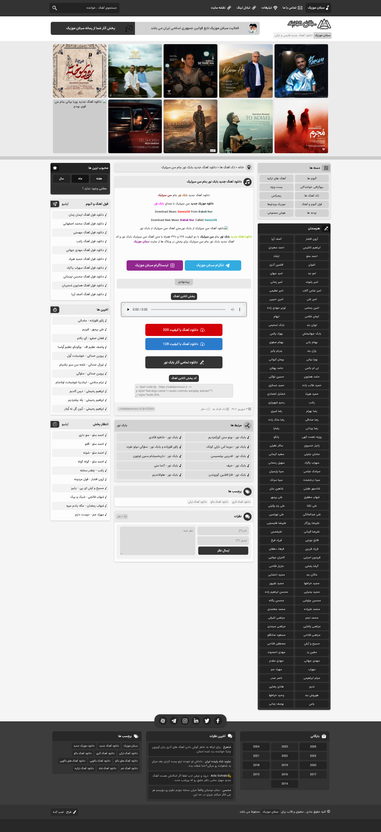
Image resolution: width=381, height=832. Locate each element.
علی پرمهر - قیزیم (93, 329)
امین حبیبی (276, 299)
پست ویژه (276, 187)
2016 (285, 774)
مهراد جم (276, 669)
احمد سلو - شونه (93, 453)
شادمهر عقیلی (311, 489)
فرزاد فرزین (311, 549)
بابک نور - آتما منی (166, 465)
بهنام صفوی (276, 342)
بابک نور (122, 425)
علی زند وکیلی (276, 506)
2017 (313, 774)
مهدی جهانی (312, 661)
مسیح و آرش (312, 643)
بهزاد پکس (276, 334)
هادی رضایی (276, 687)
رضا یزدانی (312, 428)
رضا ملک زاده (276, 420)
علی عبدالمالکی (312, 514)
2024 (256, 747)
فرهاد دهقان (276, 549)
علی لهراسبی (276, 514)
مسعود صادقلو (276, 635)
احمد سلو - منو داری (91, 435)
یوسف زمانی (276, 704)
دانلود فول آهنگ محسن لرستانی (83, 276)
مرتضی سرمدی (276, 626)
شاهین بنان (276, 489)
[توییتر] (207, 721)
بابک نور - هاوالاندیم (165, 475)
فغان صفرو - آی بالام (90, 338)
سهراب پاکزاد (311, 463)
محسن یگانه (276, 600)
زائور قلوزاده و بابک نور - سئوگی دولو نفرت (152, 447)
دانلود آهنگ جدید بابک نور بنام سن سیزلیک (214, 181)
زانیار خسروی (312, 445)
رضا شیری (276, 411)
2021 (256, 756)
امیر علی (312, 299)
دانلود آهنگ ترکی (197, 502)
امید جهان (276, 273)
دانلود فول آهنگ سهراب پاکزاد (85, 268)
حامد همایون (312, 377)
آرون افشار (312, 239)
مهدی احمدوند (276, 652)
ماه (80, 179)
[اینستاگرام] (185, 721)
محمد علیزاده (312, 609)
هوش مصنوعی (276, 213)
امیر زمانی (276, 282)
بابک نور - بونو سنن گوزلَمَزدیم (227, 437)
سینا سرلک (276, 480)
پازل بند (311, 351)
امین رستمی (311, 308)
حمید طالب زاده (311, 385)
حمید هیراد (312, 394)
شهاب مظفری (312, 497)
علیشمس (276, 532)
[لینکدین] (196, 721)
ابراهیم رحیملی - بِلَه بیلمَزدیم (86, 400)
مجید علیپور (276, 583)
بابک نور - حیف (236, 465)
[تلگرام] (174, 721)
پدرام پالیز (276, 351)
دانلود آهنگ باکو (219, 502)
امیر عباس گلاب (312, 291)
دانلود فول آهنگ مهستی (88, 232)
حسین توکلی (276, 377)
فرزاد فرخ (276, 540)
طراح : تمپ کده (62, 812)
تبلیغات (266, 8)
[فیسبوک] (218, 721)
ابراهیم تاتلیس (312, 247)
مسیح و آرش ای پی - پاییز (87, 488)
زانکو (276, 437)
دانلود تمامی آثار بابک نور (181, 362)
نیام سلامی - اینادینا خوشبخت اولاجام (80, 382)
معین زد (312, 652)
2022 (285, 756)
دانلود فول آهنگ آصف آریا (87, 294)
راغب (312, 402)
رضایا (276, 428)
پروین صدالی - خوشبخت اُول (85, 356)
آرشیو (65, 204)
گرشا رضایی (312, 566)
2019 (285, 765)
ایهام (276, 316)
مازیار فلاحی (276, 566)
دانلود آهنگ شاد (107, 768)
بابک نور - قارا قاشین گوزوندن (227, 475)
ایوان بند (312, 325)
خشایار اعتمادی (276, 394)
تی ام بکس (312, 368)
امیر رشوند (312, 282)
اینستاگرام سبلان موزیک (151, 265)
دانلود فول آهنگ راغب (90, 241)
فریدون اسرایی (311, 557)
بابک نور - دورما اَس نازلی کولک (226, 447)
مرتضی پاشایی (312, 626)
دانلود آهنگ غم (129, 768)
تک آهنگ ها (227, 167)
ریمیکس (276, 196)
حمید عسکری (276, 385)
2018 (256, 765)
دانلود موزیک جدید (83, 746)
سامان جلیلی (312, 454)
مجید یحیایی (312, 592)
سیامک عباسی (311, 471)
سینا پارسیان (276, 471)
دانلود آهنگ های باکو (126, 761)
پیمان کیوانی (276, 359)
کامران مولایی (276, 557)
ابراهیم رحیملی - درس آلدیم (87, 391)
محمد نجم (311, 618)
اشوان (311, 265)
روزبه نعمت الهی (312, 437)
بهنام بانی (312, 342)
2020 (313, 765)
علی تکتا (312, 506)
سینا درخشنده (311, 480)
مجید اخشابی (276, 575)
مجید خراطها (311, 583)
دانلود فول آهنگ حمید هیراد (86, 259)
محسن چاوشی (312, 600)
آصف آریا (276, 239)
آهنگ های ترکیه (276, 178)
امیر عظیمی (276, 291)
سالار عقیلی (276, 445)
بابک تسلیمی (276, 325)
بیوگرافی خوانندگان (311, 187)
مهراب (312, 669)
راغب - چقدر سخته (92, 470)
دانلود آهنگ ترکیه (84, 768)
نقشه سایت (218, 8)
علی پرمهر (276, 497)
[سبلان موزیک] (310, 27)
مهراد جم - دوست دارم (89, 514)
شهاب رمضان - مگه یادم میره (85, 506)
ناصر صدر (276, 678)
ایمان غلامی (312, 316)
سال (61, 179)
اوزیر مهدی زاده (276, 308)
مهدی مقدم (276, 661)
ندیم (312, 687)
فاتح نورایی (312, 540)
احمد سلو (312, 256)
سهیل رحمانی (276, 463)
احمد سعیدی (276, 247)
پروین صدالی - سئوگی (90, 373)
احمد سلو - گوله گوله (91, 461)
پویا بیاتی (312, 359)
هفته (99, 179)
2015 (256, 774)
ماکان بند (311, 575)
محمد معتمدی (276, 609)
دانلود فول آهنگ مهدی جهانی (85, 250)
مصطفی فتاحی (276, 643)
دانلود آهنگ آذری (241, 502)
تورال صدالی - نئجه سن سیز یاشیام (81, 364)
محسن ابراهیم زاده (276, 592)
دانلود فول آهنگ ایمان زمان (86, 215)
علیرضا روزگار (311, 523)
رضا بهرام (311, 411)
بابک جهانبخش (311, 334)
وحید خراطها (276, 695)
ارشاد (276, 256)
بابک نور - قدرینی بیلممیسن (228, 456)
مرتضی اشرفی (276, 618)
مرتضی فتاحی (311, 635)
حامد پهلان (276, 368)
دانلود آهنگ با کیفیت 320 (180, 330)
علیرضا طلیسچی (276, 523)
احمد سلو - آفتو (94, 444)
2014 (285, 784)
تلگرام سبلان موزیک (210, 265)
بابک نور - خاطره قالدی (163, 437)
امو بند (312, 273)
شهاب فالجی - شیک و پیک (87, 497)
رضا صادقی (312, 420)
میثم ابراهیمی (311, 678)
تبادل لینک (243, 8)
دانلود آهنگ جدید (109, 746)
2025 (285, 747)
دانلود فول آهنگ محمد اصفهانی (83, 223)
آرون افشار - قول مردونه (89, 479)
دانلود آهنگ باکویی (100, 761)
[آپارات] (163, 721)
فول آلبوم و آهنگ (312, 204)
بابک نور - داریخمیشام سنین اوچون (155, 456)
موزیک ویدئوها (276, 204)
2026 (313, 747)
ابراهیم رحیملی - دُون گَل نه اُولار (84, 409)
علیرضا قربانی (312, 532)
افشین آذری (276, 265)
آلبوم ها (311, 178)
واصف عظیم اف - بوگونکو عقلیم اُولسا (81, 347)
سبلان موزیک (316, 8)
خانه (241, 167)
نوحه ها (312, 213)
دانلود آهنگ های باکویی (72, 761)
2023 (313, 756)
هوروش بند (312, 695)
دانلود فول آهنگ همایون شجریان (83, 285)
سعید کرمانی (276, 454)
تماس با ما (289, 8)
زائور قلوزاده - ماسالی (91, 320)
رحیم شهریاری (276, 402)
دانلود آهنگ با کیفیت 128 (180, 344)
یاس (311, 704)
